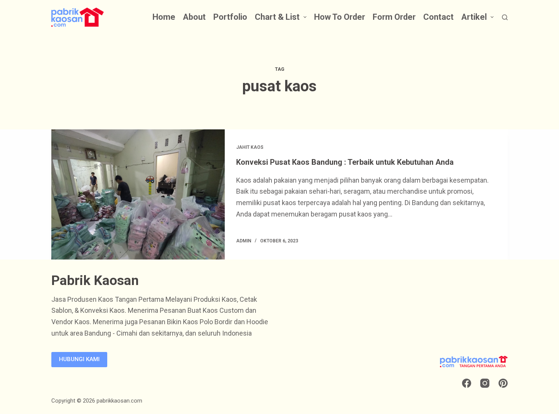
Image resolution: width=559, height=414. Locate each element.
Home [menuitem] (163, 17)
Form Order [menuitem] (394, 17)
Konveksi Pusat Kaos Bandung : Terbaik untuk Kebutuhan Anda (345, 162)
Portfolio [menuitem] (230, 17)
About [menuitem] (194, 17)
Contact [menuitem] (438, 17)
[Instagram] (484, 383)
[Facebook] (466, 383)
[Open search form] (505, 17)
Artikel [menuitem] (474, 17)
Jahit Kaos (250, 147)
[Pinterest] (503, 383)
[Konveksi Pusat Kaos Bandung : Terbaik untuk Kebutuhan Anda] (138, 194)
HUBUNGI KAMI (79, 359)
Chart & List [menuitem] (277, 17)
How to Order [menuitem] (339, 17)
